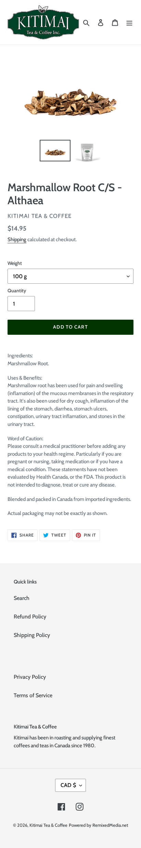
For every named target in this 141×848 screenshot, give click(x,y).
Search (21, 598)
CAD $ (68, 785)
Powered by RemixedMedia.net (98, 825)
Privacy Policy (30, 677)
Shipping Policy (32, 635)
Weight (15, 263)
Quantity (17, 290)
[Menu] (129, 22)
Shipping (17, 239)
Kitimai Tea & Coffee (48, 825)
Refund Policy (30, 616)
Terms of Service (33, 695)
